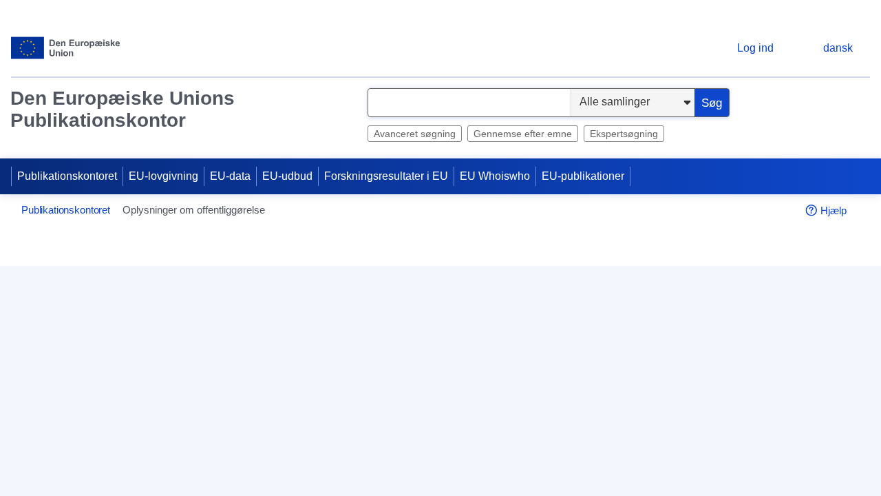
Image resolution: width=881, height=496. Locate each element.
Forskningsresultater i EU (386, 176)
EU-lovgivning (163, 176)
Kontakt (324, 448)
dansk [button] (838, 48)
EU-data (230, 176)
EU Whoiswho (495, 176)
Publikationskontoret (67, 176)
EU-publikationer (583, 176)
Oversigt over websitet (360, 471)
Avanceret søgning (415, 133)
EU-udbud (287, 176)
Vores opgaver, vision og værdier (682, 448)
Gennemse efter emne (523, 133)
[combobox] (469, 102)
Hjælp (833, 210)
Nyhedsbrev (631, 471)
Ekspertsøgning (624, 133)
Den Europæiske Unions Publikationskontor (122, 109)
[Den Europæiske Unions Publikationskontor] (65, 47)
